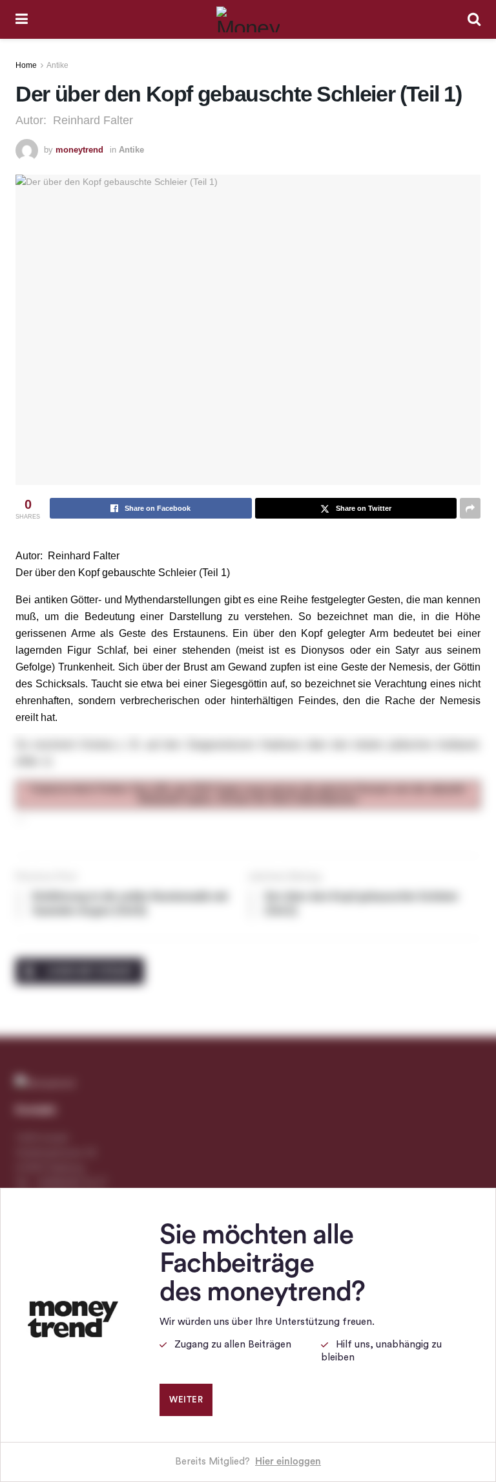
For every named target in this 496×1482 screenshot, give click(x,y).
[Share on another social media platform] (470, 508)
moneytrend (79, 150)
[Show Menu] (22, 19)
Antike (57, 65)
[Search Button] (474, 19)
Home (26, 65)
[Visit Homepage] (248, 19)
